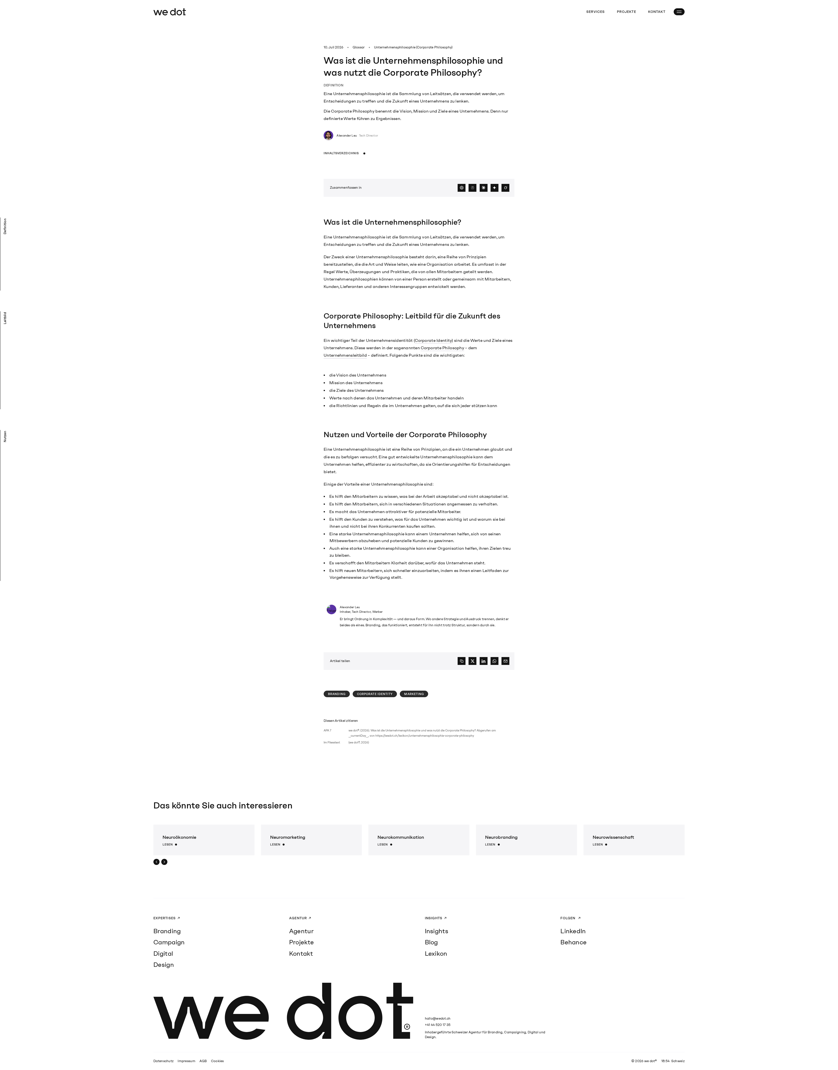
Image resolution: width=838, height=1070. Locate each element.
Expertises (164, 918)
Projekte (626, 12)
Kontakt (656, 12)
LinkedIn (573, 931)
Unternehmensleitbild (345, 355)
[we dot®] (169, 11)
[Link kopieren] (461, 661)
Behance (573, 942)
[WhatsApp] (494, 661)
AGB (203, 1061)
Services (595, 12)
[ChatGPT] (461, 188)
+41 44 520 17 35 (438, 1025)
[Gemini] (494, 188)
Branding (336, 694)
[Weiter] (164, 862)
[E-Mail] (505, 661)
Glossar (359, 47)
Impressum (186, 1061)
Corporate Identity (433, 340)
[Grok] (505, 188)
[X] (472, 661)
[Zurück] (156, 862)
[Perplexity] (472, 188)
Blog (431, 942)
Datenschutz (163, 1061)
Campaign (169, 942)
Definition (5, 226)
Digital (163, 953)
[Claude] (484, 188)
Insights (434, 918)
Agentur (298, 918)
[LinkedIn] (484, 661)
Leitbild (5, 318)
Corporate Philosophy (442, 347)
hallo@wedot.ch (438, 1018)
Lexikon (436, 953)
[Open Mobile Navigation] (679, 11)
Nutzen (5, 436)
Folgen (568, 918)
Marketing (414, 694)
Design (163, 964)
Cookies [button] (217, 1061)
